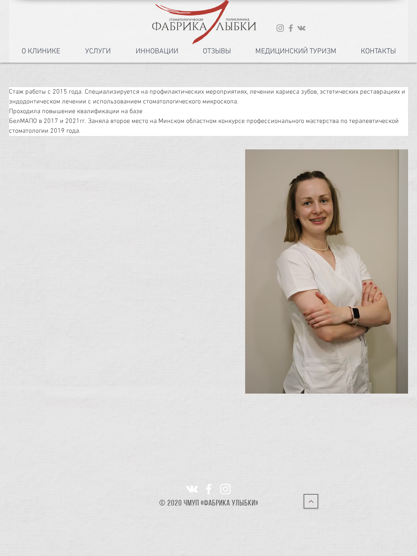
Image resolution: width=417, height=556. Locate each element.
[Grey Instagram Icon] (280, 28)
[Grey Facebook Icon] (291, 28)
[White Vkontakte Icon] (192, 489)
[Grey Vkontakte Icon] (301, 28)
